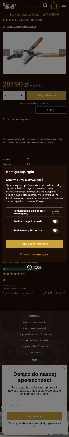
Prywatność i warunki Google (29, 201)
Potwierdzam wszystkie (34, 243)
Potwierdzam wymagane (34, 254)
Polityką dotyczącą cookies (31, 188)
